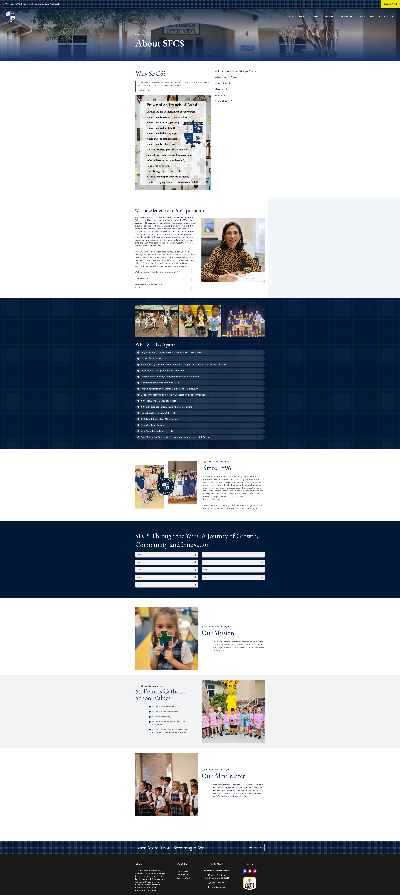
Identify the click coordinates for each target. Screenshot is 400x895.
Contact (388, 16)
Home (291, 16)
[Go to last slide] (137, 320)
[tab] (196, 338)
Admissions (375, 16)
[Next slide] (262, 320)
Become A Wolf (183, 878)
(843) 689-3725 (219, 887)
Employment (183, 874)
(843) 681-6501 (219, 882)
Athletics (362, 16)
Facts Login (183, 871)
